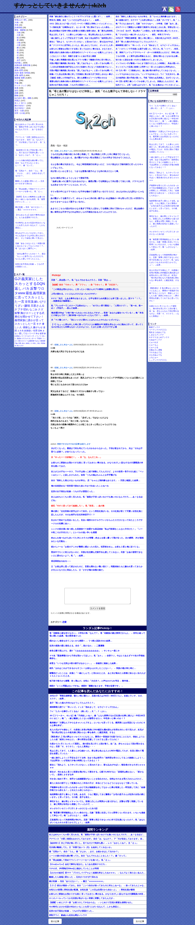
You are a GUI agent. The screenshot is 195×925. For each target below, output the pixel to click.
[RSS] (177, 9)
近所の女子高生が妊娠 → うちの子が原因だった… (29, 265)
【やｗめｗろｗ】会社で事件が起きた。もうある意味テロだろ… (30, 216)
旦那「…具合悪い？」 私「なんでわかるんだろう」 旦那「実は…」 (81, 280)
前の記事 (55, 921)
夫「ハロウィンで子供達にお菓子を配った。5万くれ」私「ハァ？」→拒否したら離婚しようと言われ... (148, 49)
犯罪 (35, 330)
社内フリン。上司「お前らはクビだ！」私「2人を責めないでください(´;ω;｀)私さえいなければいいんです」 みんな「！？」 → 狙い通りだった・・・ (148, 85)
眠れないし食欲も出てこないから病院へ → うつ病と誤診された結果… (80, 641)
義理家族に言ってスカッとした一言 (30, 297)
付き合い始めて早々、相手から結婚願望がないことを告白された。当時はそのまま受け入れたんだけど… (96, 779)
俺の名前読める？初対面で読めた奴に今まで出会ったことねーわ (80, 486)
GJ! (18, 279)
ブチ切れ (23, 309)
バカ (26, 288)
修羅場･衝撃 (20, 78)
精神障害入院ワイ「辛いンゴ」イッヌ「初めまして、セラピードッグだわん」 (148, 45)
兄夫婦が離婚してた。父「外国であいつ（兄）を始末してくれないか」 (81, 847)
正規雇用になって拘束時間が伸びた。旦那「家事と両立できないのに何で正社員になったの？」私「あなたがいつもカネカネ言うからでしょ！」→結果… (97, 821)
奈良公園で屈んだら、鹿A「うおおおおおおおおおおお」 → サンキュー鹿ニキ (84, 651)
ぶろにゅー (153, 357)
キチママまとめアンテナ (159, 337)
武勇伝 (17, 68)
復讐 (42, 334)
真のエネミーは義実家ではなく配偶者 (31, 341)
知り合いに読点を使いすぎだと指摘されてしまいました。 (140, 60)
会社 (16, 90)
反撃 (33, 288)
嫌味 (27, 305)
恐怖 (40, 330)
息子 (19, 60)
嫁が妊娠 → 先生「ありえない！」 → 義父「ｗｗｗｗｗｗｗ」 (29, 208)
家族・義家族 (20, 30)
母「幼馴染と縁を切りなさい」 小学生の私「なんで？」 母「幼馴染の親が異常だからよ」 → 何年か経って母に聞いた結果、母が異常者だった (97, 634)
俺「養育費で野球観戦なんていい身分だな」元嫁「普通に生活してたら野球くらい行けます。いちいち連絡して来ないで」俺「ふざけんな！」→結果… (97, 814)
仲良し (34, 343)
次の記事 (140, 921)
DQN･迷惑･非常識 (22, 73)
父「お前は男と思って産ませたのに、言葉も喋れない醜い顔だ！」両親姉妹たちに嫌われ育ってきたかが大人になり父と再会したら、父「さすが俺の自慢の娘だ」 (97, 568)
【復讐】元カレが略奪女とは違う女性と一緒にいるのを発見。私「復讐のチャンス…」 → (30, 199)
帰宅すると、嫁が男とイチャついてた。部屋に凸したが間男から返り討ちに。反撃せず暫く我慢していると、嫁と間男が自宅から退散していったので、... (96, 802)
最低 (29, 293)
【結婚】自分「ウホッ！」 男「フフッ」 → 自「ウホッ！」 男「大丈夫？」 (85, 285)
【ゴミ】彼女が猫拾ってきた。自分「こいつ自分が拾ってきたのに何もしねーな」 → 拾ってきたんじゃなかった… (98, 885)
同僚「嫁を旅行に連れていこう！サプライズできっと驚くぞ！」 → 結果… (80, 16)
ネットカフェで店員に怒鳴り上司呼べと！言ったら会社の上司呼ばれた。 (146, 67)
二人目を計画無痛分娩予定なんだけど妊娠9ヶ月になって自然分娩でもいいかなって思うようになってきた (82, 67)
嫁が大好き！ (20, 106)
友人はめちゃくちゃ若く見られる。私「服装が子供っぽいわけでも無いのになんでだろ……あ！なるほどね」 (30, 128)
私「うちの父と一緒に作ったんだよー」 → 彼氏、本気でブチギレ (143, 34)
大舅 (19, 35)
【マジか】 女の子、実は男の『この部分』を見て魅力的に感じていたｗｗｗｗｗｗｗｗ (148, 31)
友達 (16, 88)
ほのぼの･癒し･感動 (23, 98)
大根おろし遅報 (155, 350)
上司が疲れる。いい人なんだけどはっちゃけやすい (74, 294)
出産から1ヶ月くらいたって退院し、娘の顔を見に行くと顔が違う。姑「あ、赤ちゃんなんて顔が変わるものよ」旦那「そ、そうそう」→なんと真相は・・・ (97, 745)
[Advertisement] (76, 249)
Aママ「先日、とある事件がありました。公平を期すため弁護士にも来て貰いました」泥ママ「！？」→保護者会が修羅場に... (96, 299)
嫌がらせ (38, 327)
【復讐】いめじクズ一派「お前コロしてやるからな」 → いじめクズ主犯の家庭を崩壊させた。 (91, 902)
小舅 (19, 45)
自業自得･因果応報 (22, 65)
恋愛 (16, 93)
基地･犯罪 (19, 70)
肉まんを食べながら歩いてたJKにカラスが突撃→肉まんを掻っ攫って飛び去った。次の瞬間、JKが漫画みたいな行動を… (97, 539)
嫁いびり (40, 301)
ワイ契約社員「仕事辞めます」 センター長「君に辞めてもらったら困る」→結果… (82, 27)
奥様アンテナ (154, 327)
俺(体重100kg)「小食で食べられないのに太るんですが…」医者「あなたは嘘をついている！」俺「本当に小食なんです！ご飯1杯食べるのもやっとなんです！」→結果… (97, 314)
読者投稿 (18, 27)
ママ (16, 80)
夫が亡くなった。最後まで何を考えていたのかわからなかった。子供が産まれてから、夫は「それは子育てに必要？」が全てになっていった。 (97, 450)
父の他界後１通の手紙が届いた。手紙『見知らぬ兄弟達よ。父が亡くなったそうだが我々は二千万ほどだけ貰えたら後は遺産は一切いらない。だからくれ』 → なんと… (148, 78)
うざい (19, 305)
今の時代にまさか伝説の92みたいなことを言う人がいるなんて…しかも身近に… (30, 225)
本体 (16, 25)
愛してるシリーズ (27, 333)
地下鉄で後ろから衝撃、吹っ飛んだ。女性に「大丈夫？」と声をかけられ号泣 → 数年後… (89, 681)
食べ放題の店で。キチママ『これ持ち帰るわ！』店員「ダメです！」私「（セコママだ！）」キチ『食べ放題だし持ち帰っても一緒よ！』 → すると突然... (148, 20)
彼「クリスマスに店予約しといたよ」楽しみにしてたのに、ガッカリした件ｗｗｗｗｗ (82, 45)
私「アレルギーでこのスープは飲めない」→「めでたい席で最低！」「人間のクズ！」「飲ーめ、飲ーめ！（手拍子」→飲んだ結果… (97, 307)
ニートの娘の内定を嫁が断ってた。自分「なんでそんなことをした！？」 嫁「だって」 (30, 162)
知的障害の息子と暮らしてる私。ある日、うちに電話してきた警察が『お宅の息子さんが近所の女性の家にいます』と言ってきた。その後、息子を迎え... (97, 795)
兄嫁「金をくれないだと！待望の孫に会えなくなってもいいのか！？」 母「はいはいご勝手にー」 (30, 245)
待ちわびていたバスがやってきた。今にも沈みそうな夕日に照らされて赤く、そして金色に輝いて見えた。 (30, 235)
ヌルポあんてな (155, 355)
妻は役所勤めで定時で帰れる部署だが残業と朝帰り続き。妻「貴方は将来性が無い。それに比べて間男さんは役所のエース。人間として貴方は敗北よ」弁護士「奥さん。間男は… (82, 31)
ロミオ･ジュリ (21, 85)
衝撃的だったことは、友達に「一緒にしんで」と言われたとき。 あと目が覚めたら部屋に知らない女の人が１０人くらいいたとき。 (97, 674)
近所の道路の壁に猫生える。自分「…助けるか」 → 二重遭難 (76, 645)
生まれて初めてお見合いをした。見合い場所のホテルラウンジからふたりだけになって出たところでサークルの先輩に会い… (97, 522)
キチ (38, 323)
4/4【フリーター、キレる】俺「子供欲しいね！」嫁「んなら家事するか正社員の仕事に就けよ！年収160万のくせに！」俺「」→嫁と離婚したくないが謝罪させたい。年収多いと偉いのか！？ (97, 716)
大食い (17, 22)
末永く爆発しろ (27, 343)
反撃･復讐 (19, 75)
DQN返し (18, 63)
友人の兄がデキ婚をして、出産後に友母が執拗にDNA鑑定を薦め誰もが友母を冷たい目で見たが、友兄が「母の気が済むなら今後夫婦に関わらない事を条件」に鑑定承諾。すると (97, 730)
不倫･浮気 (18, 343)
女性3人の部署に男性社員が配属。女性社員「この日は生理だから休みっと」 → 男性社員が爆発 (92, 890)
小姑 (19, 43)
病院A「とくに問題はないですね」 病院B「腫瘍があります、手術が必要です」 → (86, 686)
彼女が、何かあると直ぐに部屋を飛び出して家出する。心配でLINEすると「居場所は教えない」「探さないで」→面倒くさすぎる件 (97, 773)
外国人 (17, 100)
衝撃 (17, 313)
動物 (16, 95)
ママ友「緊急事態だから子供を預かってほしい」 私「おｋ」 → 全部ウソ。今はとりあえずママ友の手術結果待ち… (97, 656)
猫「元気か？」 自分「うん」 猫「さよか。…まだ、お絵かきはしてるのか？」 (30, 173)
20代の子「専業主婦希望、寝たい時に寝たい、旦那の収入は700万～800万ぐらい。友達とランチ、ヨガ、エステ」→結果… (148, 38)
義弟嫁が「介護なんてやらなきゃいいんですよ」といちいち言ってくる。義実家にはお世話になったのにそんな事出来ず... (97, 723)
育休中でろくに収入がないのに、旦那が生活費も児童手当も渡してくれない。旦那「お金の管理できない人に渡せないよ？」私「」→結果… (97, 554)
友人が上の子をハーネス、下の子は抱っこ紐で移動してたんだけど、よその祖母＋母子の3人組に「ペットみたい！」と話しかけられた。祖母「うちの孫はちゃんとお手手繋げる (97, 473)
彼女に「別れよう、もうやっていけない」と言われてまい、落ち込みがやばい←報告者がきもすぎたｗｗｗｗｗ (82, 42)
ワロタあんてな (155, 352)
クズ (40, 309)
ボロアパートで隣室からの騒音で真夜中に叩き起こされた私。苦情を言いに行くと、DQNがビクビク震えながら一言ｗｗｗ (148, 27)
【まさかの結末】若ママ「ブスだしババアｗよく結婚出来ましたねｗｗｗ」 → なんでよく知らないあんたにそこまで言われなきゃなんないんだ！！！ (98, 873)
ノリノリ (38, 336)
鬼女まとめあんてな (157, 332)
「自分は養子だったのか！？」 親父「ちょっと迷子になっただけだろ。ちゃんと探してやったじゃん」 (30, 256)
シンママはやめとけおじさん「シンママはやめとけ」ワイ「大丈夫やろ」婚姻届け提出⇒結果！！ (148, 74)
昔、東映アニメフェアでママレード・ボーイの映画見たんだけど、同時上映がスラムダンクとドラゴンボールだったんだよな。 (148, 52)
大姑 (19, 32)
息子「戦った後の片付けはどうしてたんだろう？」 (137, 42)
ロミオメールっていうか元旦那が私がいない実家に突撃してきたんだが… (82, 898)
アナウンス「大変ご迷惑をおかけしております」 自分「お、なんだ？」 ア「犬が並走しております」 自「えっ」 (30, 141)
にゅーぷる (153, 347)
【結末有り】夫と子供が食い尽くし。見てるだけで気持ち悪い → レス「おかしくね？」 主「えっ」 (29, 152)
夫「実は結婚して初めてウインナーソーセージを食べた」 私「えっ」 (30, 190)
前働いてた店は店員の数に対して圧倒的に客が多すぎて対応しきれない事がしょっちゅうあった (82, 74)
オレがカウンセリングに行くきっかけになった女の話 (74, 808)
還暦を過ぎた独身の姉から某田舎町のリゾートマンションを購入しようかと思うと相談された (82, 52)
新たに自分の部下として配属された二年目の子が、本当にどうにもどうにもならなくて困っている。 (94, 783)
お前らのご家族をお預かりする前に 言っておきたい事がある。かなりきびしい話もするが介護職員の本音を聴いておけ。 (82, 49)
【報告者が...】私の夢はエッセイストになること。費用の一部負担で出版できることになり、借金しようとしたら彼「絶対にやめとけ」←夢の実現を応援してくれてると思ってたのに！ (97, 738)
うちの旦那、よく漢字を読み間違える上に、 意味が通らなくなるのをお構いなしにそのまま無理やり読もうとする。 (148, 56)
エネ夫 (20, 330)
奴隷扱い (28, 330)
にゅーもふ (153, 345)
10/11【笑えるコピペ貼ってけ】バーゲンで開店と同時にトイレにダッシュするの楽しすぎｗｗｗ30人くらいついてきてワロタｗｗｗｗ (82, 24)
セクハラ (30, 336)
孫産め (19, 338)
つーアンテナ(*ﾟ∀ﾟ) (157, 330)
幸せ (37, 333)
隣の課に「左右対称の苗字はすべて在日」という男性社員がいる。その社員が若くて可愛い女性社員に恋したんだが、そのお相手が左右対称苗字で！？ (97, 513)
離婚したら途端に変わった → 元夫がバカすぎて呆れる (29, 182)
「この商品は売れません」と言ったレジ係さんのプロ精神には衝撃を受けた (85, 289)
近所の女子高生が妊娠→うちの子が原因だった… (69, 85)
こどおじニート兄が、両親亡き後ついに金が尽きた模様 (72, 56)
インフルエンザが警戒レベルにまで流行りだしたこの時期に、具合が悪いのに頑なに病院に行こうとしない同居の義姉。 (148, 63)
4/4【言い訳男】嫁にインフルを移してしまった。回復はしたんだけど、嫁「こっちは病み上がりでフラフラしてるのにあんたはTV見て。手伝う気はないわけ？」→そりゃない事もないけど (148, 81)
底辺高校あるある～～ (61, 561)
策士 (38, 343)
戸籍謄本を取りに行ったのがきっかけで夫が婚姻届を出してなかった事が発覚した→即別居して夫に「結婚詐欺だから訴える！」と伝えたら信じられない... (97, 788)
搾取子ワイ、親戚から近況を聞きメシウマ (68, 915)
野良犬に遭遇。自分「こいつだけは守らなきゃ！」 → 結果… (75, 20)
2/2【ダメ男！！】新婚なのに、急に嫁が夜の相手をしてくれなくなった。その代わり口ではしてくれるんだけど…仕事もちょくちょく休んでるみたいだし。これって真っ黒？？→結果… (148, 70)
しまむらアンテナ (156, 335)
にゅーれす (153, 342)
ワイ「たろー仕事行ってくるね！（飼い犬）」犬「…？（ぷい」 (78, 711)
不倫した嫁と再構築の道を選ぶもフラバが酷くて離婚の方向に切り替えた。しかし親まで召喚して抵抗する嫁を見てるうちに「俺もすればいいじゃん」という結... (82, 60)
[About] (164, 9)
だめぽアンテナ (155, 340)
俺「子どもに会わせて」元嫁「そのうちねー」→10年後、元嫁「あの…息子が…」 (148, 24)
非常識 (29, 301)
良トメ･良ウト (21, 103)
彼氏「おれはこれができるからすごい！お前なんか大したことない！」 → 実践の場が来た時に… (92, 668)
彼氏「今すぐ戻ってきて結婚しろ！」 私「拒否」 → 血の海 (77, 506)
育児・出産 (19, 111)
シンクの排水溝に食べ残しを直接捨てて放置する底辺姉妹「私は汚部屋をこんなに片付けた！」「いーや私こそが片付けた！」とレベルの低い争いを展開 (97, 530)
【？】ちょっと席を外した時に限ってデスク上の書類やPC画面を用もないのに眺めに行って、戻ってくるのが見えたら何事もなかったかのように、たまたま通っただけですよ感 (97, 325)
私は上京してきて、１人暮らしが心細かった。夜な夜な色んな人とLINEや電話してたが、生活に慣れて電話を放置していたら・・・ (82, 34)
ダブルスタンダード (29, 338)
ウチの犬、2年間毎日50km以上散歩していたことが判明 (74, 868)
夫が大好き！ (20, 108)
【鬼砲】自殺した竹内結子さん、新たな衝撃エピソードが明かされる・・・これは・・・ (82, 78)
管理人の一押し (21, 20)
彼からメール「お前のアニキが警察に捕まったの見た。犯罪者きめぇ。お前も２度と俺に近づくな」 (96, 547)
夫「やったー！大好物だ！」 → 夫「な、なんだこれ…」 (76, 457)
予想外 (39, 338)
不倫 (16, 83)
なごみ (33, 309)
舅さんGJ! (20, 345)
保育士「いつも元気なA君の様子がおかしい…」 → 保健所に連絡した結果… (83, 663)
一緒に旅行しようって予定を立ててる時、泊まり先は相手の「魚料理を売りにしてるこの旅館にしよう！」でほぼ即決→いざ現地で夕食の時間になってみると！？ (82, 38)
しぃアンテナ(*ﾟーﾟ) (157, 360)
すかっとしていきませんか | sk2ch (60, 5)
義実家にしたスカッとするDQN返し (30, 283)
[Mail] (171, 9)
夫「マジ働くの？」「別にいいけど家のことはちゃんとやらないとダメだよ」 (86, 320)
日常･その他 (20, 113)
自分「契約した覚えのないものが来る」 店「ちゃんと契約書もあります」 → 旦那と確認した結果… (148, 16)
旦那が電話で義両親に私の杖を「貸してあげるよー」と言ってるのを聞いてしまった (82, 63)
